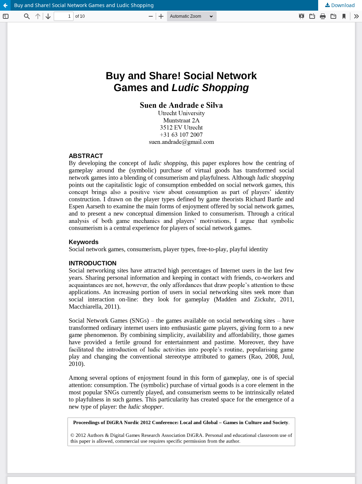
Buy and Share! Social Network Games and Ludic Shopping (84, 5)
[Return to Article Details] (5, 5)
